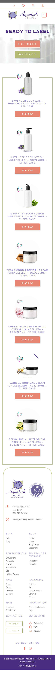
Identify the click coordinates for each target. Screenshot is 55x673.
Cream (31, 541)
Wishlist (37, 631)
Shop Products (27, 44)
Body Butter (34, 544)
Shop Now (27, 114)
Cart (35, 626)
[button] (44, 15)
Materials (10, 561)
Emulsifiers (11, 557)
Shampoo (10, 607)
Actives (9, 564)
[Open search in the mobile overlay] (14, 6)
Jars (30, 587)
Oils (7, 570)
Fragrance (33, 560)
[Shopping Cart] (36, 5)
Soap (8, 541)
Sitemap (33, 666)
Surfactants (11, 567)
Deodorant (33, 547)
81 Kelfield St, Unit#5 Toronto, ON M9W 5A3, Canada (21, 509)
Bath (8, 538)
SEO (39, 659)
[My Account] (43, 5)
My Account (38, 622)
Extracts (32, 564)
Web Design (30, 659)
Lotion (31, 538)
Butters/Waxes (12, 574)
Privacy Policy (24, 666)
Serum (9, 587)
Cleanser (9, 593)
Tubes (31, 597)
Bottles (32, 584)
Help (30, 610)
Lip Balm (9, 590)
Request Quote (27, 54)
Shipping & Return (36, 607)
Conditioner (11, 610)
